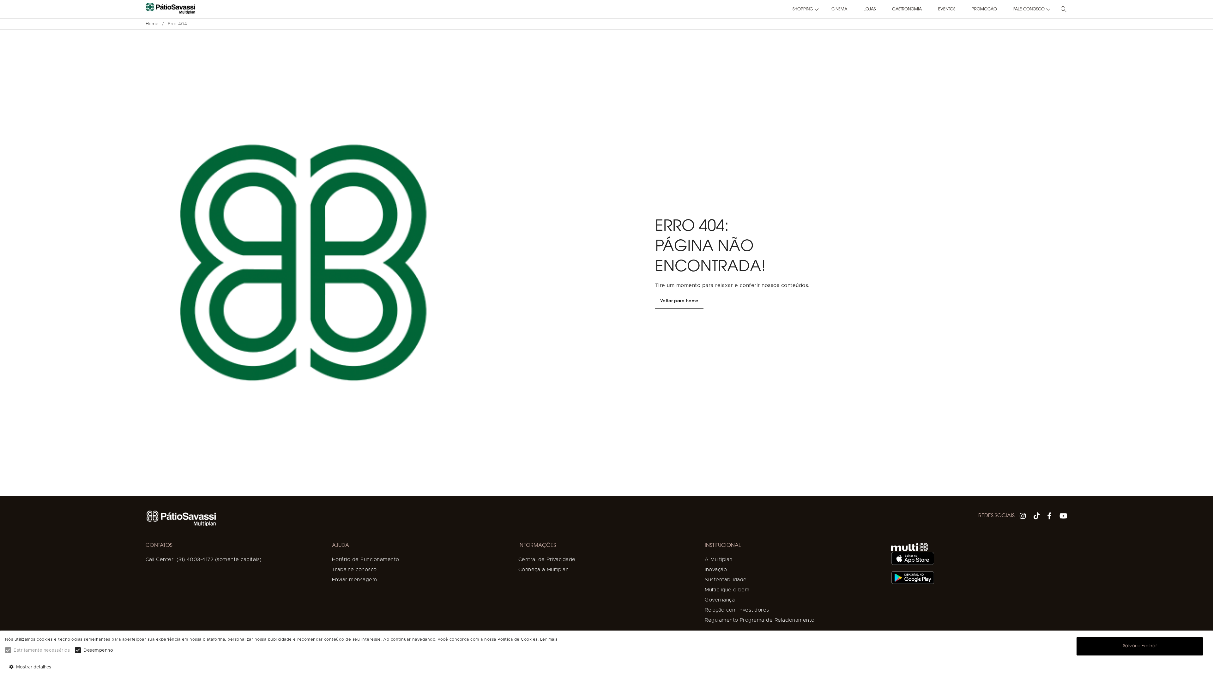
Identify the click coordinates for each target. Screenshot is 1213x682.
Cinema (839, 9)
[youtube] (1063, 516)
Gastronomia (907, 9)
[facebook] (1049, 516)
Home (152, 24)
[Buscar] (1063, 9)
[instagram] (1023, 516)
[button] (803, 9)
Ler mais (549, 639)
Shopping (803, 9)
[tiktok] (1037, 516)
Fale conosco (1029, 9)
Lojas (870, 9)
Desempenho (98, 650)
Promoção (984, 9)
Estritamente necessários (42, 650)
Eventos (946, 9)
